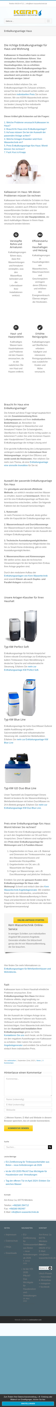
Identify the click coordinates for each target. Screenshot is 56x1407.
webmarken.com (35, 1320)
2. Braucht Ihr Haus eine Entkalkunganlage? (25, 129)
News (39, 1061)
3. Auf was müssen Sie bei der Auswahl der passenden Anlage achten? (25, 134)
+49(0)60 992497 (17, 1209)
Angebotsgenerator (13, 1045)
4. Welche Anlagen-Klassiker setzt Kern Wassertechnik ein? (23, 141)
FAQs (8, 1247)
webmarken (11, 1061)
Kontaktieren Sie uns (14, 1035)
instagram (45, 1283)
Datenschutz (11, 1241)
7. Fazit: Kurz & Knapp (15, 152)
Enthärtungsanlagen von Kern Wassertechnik (26, 576)
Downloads (11, 1253)
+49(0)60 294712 (20, 1205)
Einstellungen (28, 1404)
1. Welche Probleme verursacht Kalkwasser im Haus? (26, 124)
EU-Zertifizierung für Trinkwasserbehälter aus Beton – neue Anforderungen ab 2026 (28, 1246)
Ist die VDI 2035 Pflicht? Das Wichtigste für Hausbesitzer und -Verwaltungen (28, 1282)
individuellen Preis (26, 94)
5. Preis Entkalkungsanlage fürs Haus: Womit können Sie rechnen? (26, 147)
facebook (45, 1287)
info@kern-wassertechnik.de (36, 4)
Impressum (11, 1234)
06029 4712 (44, 1248)
